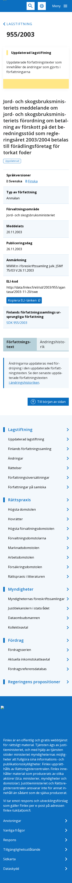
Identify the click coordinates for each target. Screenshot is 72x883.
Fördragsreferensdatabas (27, 669)
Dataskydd (11, 868)
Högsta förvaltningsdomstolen (31, 528)
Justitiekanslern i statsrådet (28, 608)
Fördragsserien (19, 650)
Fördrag (16, 640)
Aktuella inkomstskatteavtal (29, 659)
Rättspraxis (19, 499)
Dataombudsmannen (24, 618)
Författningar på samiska (27, 487)
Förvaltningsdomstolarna (27, 538)
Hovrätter (15, 519)
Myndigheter (20, 589)
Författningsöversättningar (28, 477)
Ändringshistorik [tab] (52, 344)
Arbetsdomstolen (21, 557)
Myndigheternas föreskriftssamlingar (36, 599)
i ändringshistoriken (24, 382)
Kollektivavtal (18, 627)
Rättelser (15, 468)
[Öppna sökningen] (31, 6)
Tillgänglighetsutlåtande (21, 849)
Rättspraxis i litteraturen (26, 576)
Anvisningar (12, 821)
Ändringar (15, 458)
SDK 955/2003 (16, 322)
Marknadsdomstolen (23, 548)
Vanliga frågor (14, 830)
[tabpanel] (36, 373)
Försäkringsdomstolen (25, 567)
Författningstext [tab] (18, 344)
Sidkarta (9, 859)
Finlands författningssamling (29, 449)
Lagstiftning (19, 24)
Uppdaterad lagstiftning (26, 439)
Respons (9, 840)
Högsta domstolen (22, 509)
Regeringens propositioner (34, 681)
